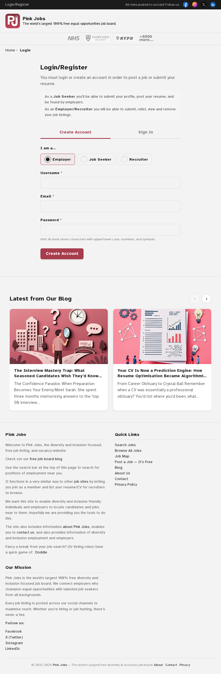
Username (50, 173)
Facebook (13, 631)
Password (49, 220)
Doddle (41, 552)
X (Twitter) (14, 637)
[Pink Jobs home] (12, 21)
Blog (118, 467)
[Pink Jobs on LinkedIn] (213, 4)
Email (45, 196)
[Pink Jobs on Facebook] (185, 4)
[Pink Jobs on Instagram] (195, 4)
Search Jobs (125, 445)
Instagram (14, 643)
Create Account (62, 253)
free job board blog (46, 459)
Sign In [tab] (145, 132)
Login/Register (17, 4)
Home (10, 50)
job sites (81, 481)
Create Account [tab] (75, 132)
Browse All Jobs (128, 450)
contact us (25, 532)
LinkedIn (12, 648)
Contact (121, 479)
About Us (122, 473)
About (158, 665)
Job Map (122, 456)
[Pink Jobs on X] (203, 4)
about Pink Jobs (76, 526)
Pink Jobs (34, 19)
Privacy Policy (126, 484)
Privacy (184, 665)
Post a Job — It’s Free (134, 462)
